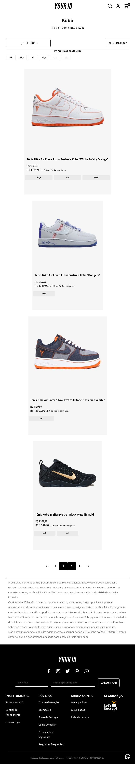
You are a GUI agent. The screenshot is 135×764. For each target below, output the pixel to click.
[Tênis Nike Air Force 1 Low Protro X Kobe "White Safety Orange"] (67, 112)
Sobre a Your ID (14, 702)
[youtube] (86, 671)
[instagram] (58, 671)
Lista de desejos (80, 717)
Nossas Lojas (13, 722)
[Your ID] (63, 6)
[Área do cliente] (118, 6)
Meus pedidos (79, 702)
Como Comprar (47, 725)
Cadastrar (108, 683)
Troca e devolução (49, 702)
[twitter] (67, 671)
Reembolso (45, 710)
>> (88, 566)
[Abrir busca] (110, 6)
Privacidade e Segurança (46, 734)
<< (46, 566)
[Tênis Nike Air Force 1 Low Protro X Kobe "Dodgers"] (67, 236)
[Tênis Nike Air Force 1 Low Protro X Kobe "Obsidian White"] (67, 356)
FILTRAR (32, 43)
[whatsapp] (77, 671)
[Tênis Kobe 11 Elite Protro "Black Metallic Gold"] (67, 475)
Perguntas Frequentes (51, 744)
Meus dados (78, 710)
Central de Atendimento (13, 712)
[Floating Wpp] (127, 756)
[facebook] (49, 671)
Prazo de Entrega (48, 717)
